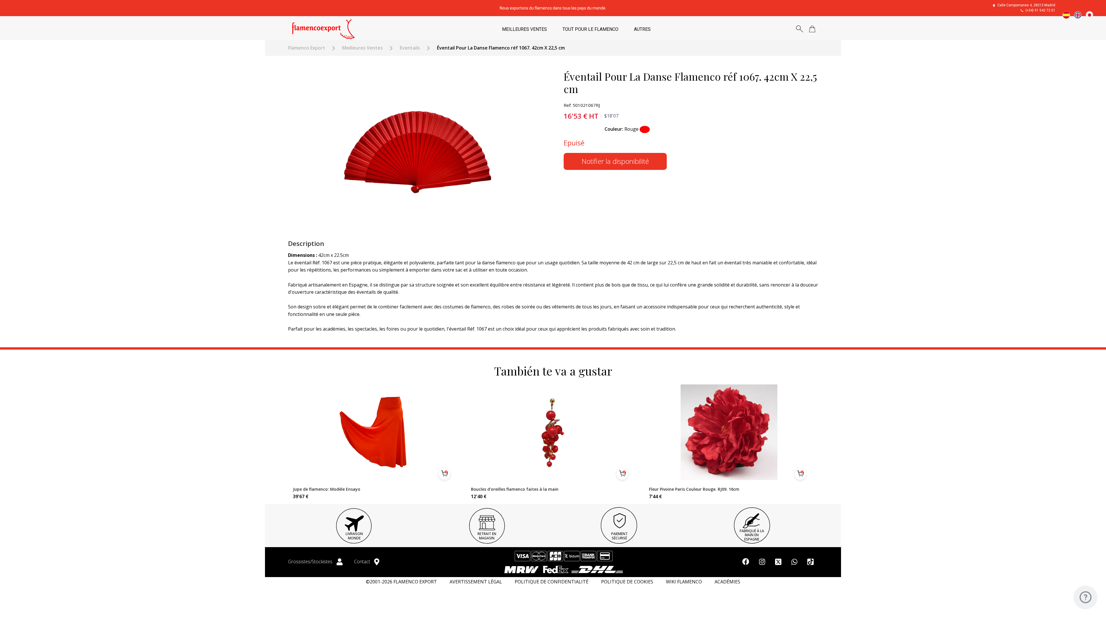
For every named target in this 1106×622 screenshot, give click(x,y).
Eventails (410, 48)
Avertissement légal (476, 582)
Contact (362, 561)
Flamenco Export (306, 48)
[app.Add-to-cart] (444, 474)
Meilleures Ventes (362, 48)
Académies (727, 582)
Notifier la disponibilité (615, 161)
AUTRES (642, 29)
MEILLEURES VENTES (524, 29)
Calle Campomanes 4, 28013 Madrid (1026, 5)
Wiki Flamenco (684, 582)
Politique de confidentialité (551, 582)
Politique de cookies (627, 582)
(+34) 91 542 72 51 (1040, 10)
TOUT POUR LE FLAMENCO (590, 29)
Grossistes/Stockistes (311, 561)
